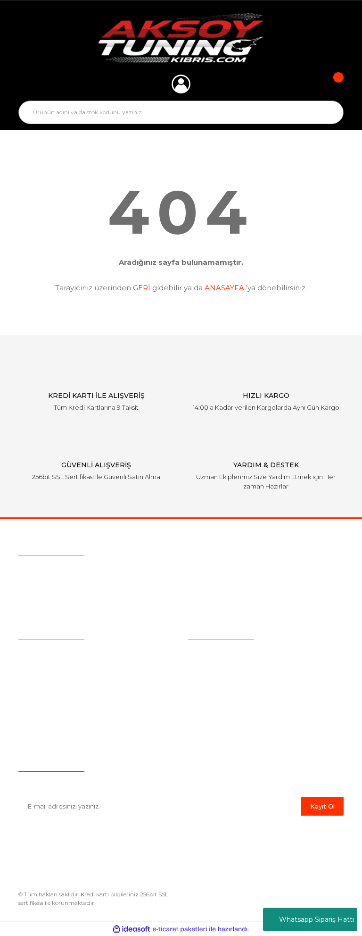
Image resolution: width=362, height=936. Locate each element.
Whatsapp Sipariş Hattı (316, 919)
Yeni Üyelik (35, 712)
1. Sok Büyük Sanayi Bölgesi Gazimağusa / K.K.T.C (122, 607)
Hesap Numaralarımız (223, 726)
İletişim (29, 726)
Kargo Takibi (38, 697)
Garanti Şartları (211, 712)
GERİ (141, 287)
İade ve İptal (208, 697)
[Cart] (332, 84)
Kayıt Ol (322, 806)
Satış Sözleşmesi (215, 653)
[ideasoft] (131, 929)
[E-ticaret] (179, 929)
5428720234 (72, 571)
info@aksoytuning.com (78, 589)
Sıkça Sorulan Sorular (52, 682)
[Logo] (181, 38)
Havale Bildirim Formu (224, 741)
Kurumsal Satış (42, 668)
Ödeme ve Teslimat (219, 668)
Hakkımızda (37, 653)
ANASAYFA (224, 287)
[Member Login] (181, 84)
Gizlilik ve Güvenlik (217, 682)
